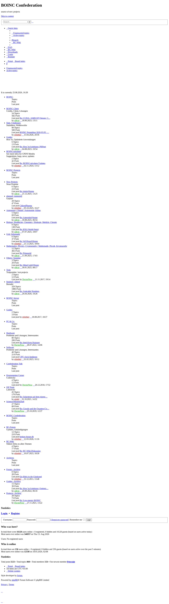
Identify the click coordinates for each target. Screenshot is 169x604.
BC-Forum (10, 427)
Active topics (11, 70)
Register (15, 513)
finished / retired (13, 282)
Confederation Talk (14, 364)
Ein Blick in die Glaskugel (31, 477)
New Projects (12, 182)
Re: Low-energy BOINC (30, 500)
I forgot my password (59, 520)
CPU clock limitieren (28, 357)
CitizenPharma (26, 206)
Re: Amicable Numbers (29, 291)
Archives (10, 458)
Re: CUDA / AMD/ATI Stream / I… (35, 118)
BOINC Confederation (15, 415)
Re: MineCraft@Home (29, 265)
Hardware (10, 333)
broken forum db (27, 437)
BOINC (9, 97)
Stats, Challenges (13, 123)
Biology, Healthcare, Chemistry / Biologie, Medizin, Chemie (31, 222)
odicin (16, 120)
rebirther (17, 135)
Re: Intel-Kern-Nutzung (30, 342)
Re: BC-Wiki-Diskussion (30, 451)
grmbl (16, 399)
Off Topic (10, 387)
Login (4, 513)
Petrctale (71, 562)
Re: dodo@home (27, 191)
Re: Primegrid (25, 253)
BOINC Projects (13, 170)
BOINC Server (12, 298)
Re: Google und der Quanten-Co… (34, 409)
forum (19, 575)
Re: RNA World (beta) (29, 229)
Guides (9, 137)
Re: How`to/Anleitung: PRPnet (33, 147)
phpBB (15, 580)
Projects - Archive (13, 493)
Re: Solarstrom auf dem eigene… (33, 397)
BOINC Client (12, 108)
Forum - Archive (13, 469)
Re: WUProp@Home (29, 241)
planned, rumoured (14, 196)
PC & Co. (10, 321)
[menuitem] (20, 33)
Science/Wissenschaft (15, 401)
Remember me (76, 520)
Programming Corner (15, 375)
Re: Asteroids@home (28, 217)
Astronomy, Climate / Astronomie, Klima (23, 210)
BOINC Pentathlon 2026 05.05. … (34, 132)
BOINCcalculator (13, 151)
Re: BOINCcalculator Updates (32, 163)
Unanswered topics (14, 68)
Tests (8, 270)
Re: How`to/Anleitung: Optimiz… (34, 488)
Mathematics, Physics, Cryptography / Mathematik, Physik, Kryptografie (36, 246)
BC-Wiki (10, 441)
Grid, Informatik (13, 234)
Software (10, 347)
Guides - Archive (13, 481)
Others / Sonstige (13, 258)
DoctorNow (27, 279)
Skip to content (7, 16)
